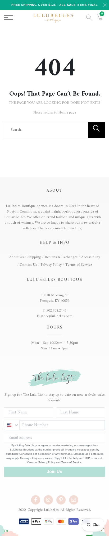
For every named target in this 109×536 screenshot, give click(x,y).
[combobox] (11, 425)
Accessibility (90, 257)
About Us (16, 257)
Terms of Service (78, 265)
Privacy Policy (51, 265)
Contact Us (28, 265)
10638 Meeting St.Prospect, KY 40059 (55, 298)
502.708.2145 (56, 310)
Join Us (54, 471)
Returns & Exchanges (61, 257)
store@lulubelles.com (56, 316)
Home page (67, 112)
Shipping (34, 257)
